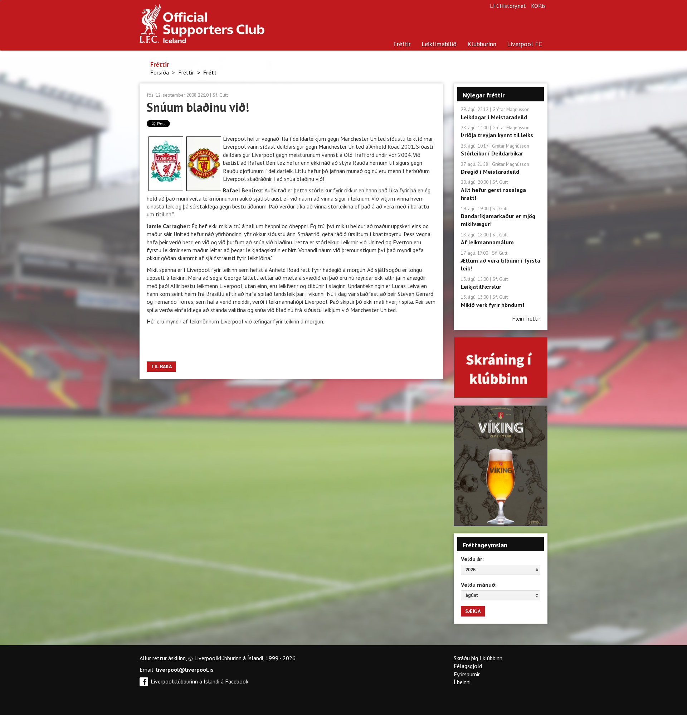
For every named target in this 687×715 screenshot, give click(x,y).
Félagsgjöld (468, 666)
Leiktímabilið (439, 44)
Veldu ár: (472, 558)
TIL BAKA (161, 366)
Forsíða (159, 72)
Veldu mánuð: (479, 584)
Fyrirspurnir (467, 674)
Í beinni (462, 682)
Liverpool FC (524, 44)
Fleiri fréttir (526, 318)
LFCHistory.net (508, 5)
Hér (152, 321)
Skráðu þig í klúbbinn (478, 658)
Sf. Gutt (220, 95)
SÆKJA (473, 611)
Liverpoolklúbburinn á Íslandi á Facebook (199, 681)
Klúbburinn (481, 44)
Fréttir (402, 44)
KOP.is (538, 5)
